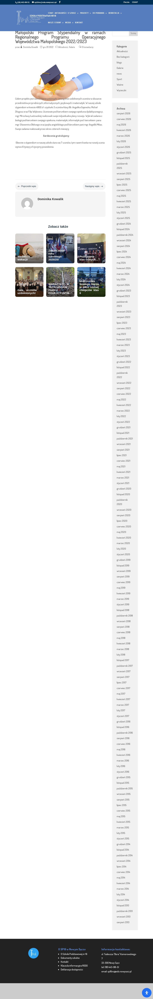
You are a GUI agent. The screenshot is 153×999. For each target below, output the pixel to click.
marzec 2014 (123, 888)
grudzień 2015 (123, 777)
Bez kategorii (123, 56)
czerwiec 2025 (124, 190)
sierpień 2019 (123, 576)
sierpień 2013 (123, 922)
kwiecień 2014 (123, 883)
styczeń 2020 (123, 554)
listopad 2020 (123, 494)
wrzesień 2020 (124, 509)
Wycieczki (121, 90)
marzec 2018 (123, 649)
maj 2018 (121, 637)
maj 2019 (121, 587)
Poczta (126, 2)
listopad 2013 (123, 905)
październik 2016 (125, 732)
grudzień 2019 (123, 559)
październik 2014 (125, 855)
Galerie (72, 47)
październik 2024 (125, 234)
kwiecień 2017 (123, 699)
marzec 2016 (123, 760)
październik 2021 (125, 438)
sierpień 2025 (123, 179)
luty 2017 (121, 710)
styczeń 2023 (123, 356)
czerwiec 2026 (124, 119)
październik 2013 (125, 911)
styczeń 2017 (123, 716)
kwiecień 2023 (124, 339)
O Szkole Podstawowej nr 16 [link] (74, 953)
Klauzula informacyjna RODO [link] (74, 965)
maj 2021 (121, 466)
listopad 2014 (123, 849)
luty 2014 (121, 894)
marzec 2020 (123, 543)
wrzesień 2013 (123, 916)
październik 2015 (125, 788)
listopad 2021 (123, 432)
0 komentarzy (87, 47)
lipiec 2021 (122, 455)
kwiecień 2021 (123, 471)
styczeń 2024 (123, 284)
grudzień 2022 (124, 361)
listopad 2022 (123, 367)
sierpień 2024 (123, 246)
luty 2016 (121, 766)
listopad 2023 (123, 296)
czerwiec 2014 (123, 872)
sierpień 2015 (123, 799)
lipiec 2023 (122, 322)
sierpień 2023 (123, 317)
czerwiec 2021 (123, 460)
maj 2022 (121, 399)
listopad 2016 (123, 727)
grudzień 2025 (124, 152)
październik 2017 (125, 665)
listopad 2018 (123, 610)
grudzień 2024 (124, 223)
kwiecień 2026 (124, 130)
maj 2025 (121, 195)
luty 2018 (121, 654)
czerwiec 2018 (123, 632)
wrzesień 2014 (123, 860)
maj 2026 (121, 124)
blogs (119, 62)
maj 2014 (121, 877)
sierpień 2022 (123, 388)
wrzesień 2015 (124, 793)
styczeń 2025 (123, 217)
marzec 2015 (123, 827)
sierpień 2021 (123, 449)
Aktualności (63, 47)
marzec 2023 (123, 344)
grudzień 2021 (123, 427)
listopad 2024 (123, 229)
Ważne (120, 84)
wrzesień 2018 (124, 621)
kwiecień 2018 (123, 643)
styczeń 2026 (123, 146)
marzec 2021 (123, 477)
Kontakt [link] (64, 961)
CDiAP (135, 2)
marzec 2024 (123, 273)
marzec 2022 (123, 410)
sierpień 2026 (123, 113)
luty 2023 (121, 350)
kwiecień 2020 (124, 537)
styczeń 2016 (123, 771)
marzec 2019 (123, 598)
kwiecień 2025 (124, 201)
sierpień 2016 (123, 738)
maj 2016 (121, 749)
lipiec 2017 (122, 682)
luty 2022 (121, 416)
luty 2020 (121, 548)
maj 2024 (121, 262)
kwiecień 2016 (123, 754)
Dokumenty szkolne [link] (70, 957)
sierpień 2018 (123, 626)
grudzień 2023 (124, 290)
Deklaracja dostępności (72, 969)
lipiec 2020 (122, 520)
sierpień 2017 (123, 676)
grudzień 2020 (124, 488)
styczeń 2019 (123, 604)
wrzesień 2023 (124, 311)
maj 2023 (121, 333)
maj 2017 (121, 693)
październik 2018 (125, 615)
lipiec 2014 (121, 866)
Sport (119, 79)
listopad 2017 (123, 660)
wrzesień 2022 (124, 382)
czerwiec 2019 (123, 582)
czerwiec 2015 (123, 810)
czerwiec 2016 (123, 743)
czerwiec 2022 (124, 393)
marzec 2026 (123, 135)
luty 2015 (121, 832)
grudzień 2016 (123, 721)
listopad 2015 (123, 782)
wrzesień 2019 (124, 571)
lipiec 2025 (122, 184)
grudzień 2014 (123, 844)
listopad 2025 (123, 158)
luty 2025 (121, 212)
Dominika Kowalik (30, 47)
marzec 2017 (123, 704)
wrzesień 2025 (124, 173)
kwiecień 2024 (124, 268)
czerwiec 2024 (124, 257)
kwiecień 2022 (124, 405)
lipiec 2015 (122, 805)
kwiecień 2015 (123, 821)
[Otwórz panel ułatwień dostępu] (147, 993)
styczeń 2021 (123, 483)
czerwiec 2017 (123, 688)
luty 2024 (121, 279)
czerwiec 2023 (124, 328)
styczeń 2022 (123, 421)
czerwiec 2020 (124, 526)
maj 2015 (121, 816)
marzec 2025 (123, 206)
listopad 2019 (123, 565)
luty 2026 (121, 141)
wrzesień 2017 (124, 671)
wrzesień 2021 (124, 444)
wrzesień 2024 (124, 240)
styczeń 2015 (123, 838)
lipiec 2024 (122, 251)
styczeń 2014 (123, 899)
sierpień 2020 (123, 515)
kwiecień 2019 (123, 593)
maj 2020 (121, 531)
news (119, 73)
